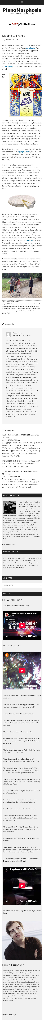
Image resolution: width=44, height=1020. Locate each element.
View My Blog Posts (8, 544)
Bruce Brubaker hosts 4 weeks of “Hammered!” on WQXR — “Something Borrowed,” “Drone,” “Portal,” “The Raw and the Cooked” (21, 741)
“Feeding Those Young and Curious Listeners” (18, 779)
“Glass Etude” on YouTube (11, 646)
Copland (37, 304)
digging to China (23, 152)
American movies (28, 304)
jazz (15, 308)
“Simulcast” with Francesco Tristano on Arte (17, 732)
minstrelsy (9, 66)
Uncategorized (14, 302)
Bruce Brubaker (13, 965)
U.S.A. (4, 313)
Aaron (13, 304)
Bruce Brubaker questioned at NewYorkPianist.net (19, 809)
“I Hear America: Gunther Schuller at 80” (16, 847)
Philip (30, 311)
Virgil (8, 313)
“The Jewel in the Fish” (10, 791)
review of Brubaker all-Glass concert (18, 714)
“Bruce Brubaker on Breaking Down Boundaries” (18, 759)
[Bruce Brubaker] (22, 942)
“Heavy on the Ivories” (10, 768)
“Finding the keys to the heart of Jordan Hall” (17, 815)
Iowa (12, 308)
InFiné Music (30, 240)
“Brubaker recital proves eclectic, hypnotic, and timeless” (21, 720)
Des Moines (6, 306)
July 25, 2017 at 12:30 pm (21, 335)
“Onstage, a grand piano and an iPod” (15, 750)
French (36, 306)
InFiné (8, 308)
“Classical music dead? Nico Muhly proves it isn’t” (18, 705)
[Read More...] (20, 567)
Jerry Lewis (30, 48)
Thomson (35, 311)
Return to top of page (9, 1015)
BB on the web (12, 600)
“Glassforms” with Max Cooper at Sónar (16, 605)
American (18, 304)
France (23, 306)
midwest (28, 308)
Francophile (30, 306)
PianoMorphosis (22, 10)
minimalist (5, 311)
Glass (4, 308)
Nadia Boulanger (22, 311)
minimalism (36, 308)
